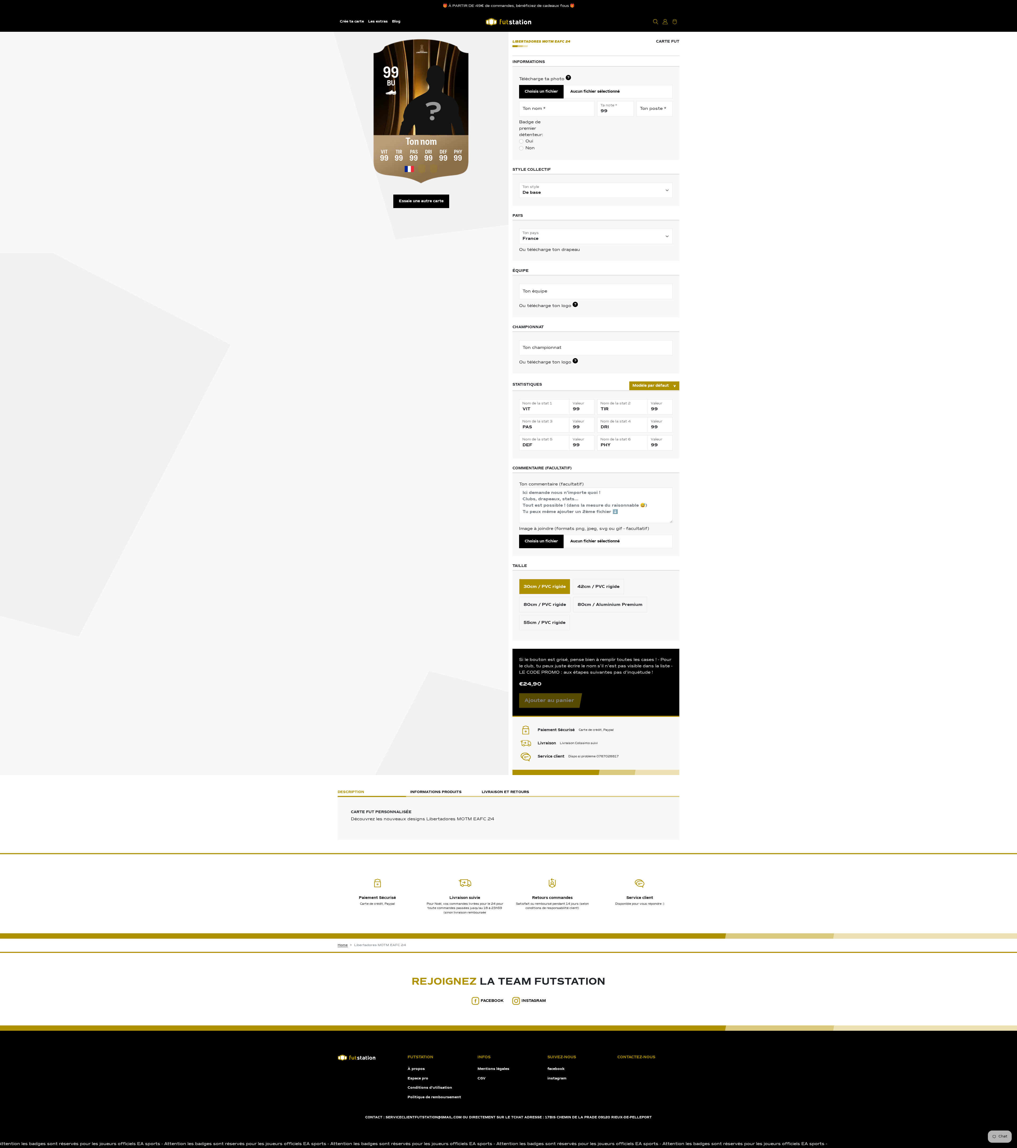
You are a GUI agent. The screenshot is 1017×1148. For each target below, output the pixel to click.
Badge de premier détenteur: (531, 128)
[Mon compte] (665, 21)
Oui (529, 141)
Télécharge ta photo (544, 78)
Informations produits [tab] (436, 792)
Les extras (378, 21)
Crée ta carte (352, 21)
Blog (396, 21)
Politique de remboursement (434, 1097)
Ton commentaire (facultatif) (551, 484)
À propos (416, 1069)
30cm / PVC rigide (545, 586)
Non (530, 148)
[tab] (580, 792)
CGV (481, 1078)
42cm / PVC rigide (598, 586)
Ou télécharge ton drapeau (549, 250)
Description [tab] (351, 792)
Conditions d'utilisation (430, 1088)
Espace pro (418, 1078)
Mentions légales (493, 1069)
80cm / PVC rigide (545, 604)
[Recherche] (655, 21)
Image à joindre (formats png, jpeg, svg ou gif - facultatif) (584, 529)
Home (343, 945)
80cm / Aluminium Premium (610, 604)
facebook (492, 1001)
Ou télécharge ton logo (547, 305)
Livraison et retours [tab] (505, 792)
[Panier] (674, 21)
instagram (533, 1001)
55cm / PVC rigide (544, 622)
